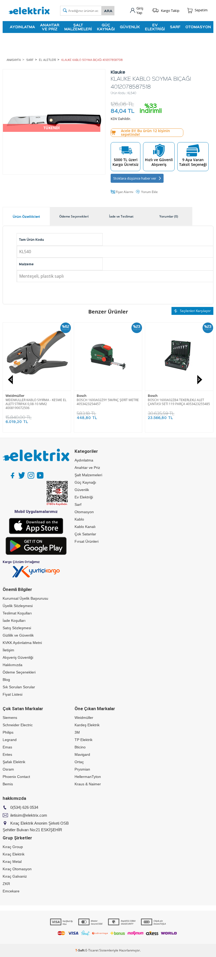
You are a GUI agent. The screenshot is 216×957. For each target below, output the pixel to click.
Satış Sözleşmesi (17, 628)
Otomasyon (198, 26)
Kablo (79, 519)
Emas (7, 747)
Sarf (175, 26)
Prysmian (82, 769)
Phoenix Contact (19, 395)
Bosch (153, 395)
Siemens (10, 717)
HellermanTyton (88, 777)
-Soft (80, 950)
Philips (8, 732)
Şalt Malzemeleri (78, 26)
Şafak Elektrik (14, 762)
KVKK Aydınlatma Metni (22, 643)
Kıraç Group (13, 847)
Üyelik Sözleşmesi (18, 606)
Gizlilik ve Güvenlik (18, 635)
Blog (6, 679)
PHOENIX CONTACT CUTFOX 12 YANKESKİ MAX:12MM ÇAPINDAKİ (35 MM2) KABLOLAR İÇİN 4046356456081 (36, 404)
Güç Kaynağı (106, 26)
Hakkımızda (12, 665)
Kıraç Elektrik (13, 854)
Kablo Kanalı (85, 527)
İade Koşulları (14, 620)
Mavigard (82, 754)
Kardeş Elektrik (87, 725)
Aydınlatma (22, 26)
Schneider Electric (18, 725)
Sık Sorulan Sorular (19, 687)
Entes (7, 754)
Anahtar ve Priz (49, 26)
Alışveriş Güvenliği (18, 657)
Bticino (80, 747)
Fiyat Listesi (12, 694)
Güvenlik (130, 26)
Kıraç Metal (12, 861)
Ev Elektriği (155, 26)
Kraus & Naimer (88, 784)
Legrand (10, 740)
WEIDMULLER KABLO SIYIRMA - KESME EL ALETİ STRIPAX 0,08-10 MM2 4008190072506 (107, 404)
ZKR (6, 884)
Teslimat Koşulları (17, 613)
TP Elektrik (83, 740)
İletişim (8, 650)
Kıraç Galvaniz (15, 876)
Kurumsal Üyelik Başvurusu (25, 598)
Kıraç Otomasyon (17, 869)
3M (77, 732)
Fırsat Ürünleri (87, 541)
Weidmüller (86, 395)
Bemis (8, 784)
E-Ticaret (92, 950)
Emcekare (11, 891)
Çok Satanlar (85, 534)
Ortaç (79, 762)
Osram (8, 769)
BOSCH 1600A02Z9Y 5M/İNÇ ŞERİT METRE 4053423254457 (179, 402)
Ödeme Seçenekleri (19, 672)
